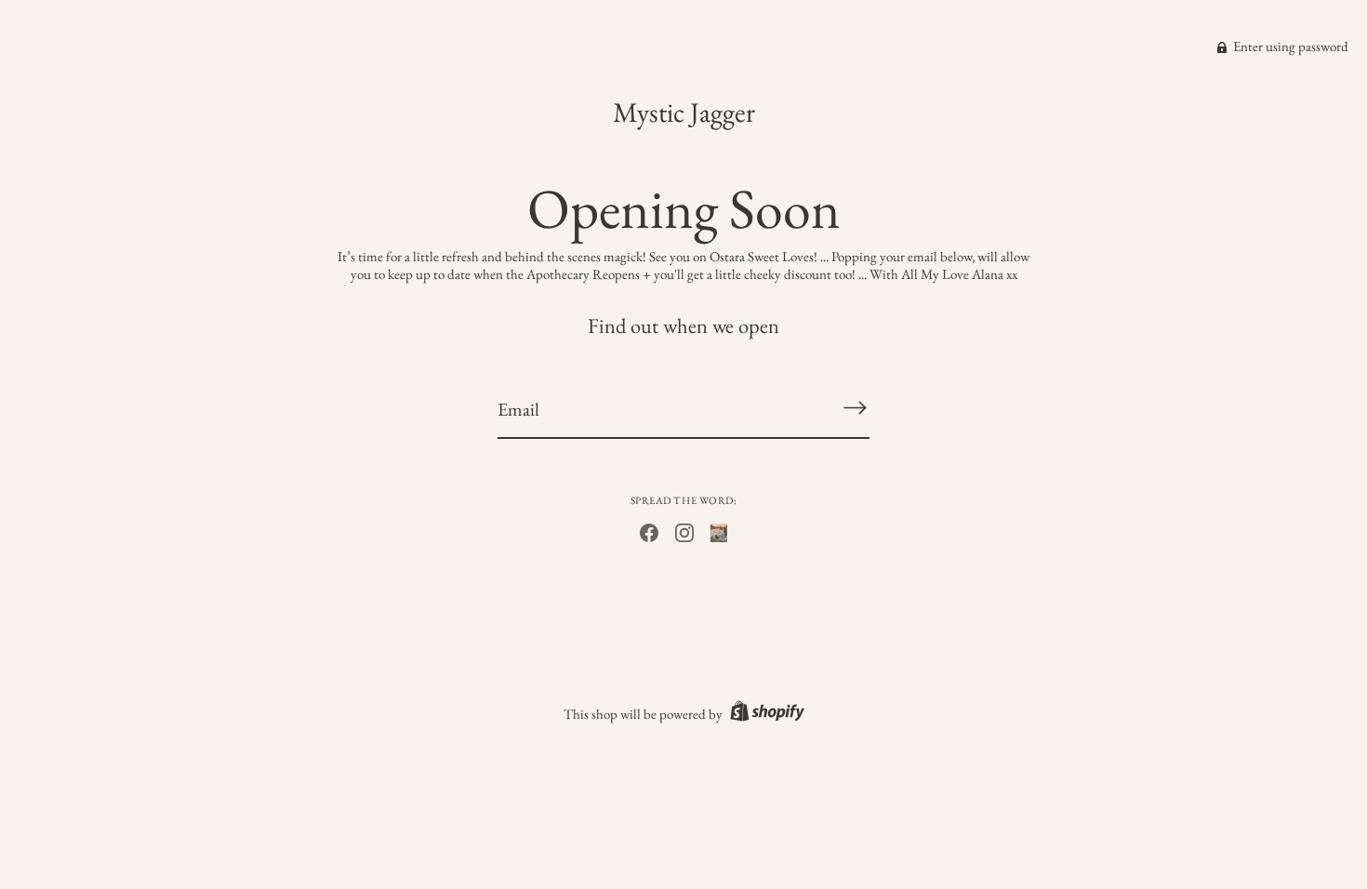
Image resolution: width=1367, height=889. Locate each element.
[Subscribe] (854, 408)
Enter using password (1289, 46)
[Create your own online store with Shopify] (764, 714)
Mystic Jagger (684, 112)
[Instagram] (684, 530)
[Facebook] (649, 530)
